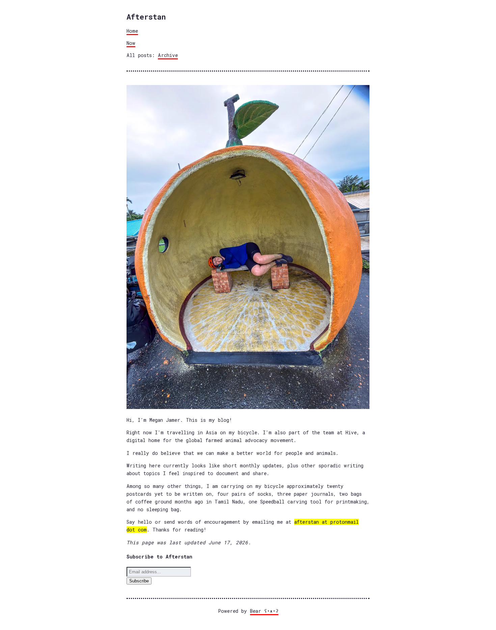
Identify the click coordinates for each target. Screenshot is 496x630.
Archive (168, 55)
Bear (264, 611)
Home (132, 31)
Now (131, 43)
